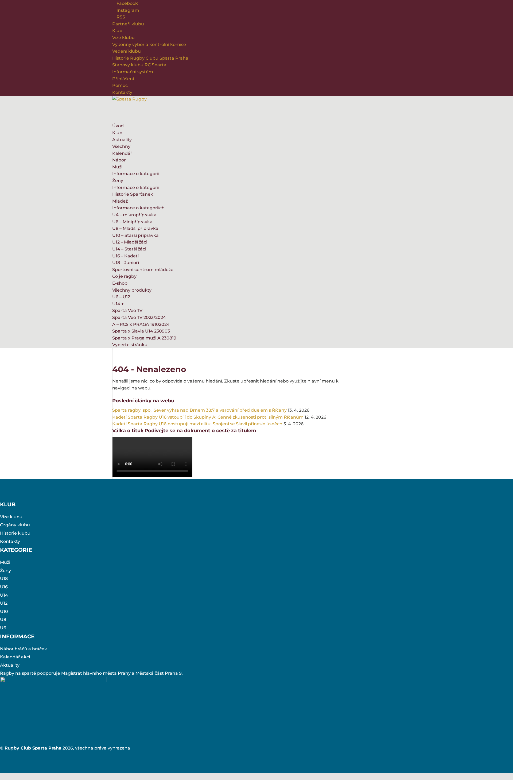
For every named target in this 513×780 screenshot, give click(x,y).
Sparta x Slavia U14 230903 (141, 331)
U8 (3, 619)
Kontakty (122, 92)
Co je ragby (124, 276)
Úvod (118, 125)
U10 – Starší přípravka (135, 235)
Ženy (117, 180)
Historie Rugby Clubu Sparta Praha (150, 58)
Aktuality (122, 139)
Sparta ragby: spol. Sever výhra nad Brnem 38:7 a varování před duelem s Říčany (199, 410)
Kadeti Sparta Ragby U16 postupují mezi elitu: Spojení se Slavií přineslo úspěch (197, 423)
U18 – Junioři (125, 262)
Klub (117, 30)
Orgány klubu (15, 524)
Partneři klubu (128, 23)
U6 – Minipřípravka (132, 221)
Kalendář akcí (15, 656)
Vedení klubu (126, 51)
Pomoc (120, 85)
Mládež (120, 201)
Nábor (119, 160)
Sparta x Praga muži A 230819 (144, 338)
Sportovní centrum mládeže (142, 269)
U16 (4, 586)
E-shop (119, 283)
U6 (3, 627)
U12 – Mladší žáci (129, 242)
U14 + (118, 303)
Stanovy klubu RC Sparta (139, 64)
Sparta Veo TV (127, 310)
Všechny (121, 146)
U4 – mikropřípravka (134, 214)
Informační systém (132, 71)
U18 (4, 578)
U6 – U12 (121, 296)
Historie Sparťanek (132, 194)
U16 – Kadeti (125, 255)
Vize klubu (123, 37)
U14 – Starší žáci (129, 249)
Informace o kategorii (135, 173)
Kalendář (122, 153)
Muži (117, 166)
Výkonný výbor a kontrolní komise (149, 44)
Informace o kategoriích (138, 207)
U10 (4, 611)
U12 (3, 603)
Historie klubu (15, 533)
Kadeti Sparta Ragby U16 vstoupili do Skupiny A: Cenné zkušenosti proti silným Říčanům (208, 417)
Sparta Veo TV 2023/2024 (139, 317)
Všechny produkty (131, 290)
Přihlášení (123, 78)
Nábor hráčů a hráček (23, 648)
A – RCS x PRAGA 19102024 (141, 324)
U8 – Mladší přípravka (135, 228)
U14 (4, 595)
